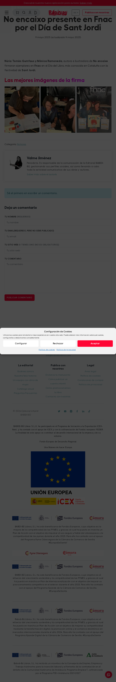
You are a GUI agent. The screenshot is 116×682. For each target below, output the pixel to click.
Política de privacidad (66, 350)
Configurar (21, 343)
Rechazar (58, 343)
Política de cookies (47, 350)
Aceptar (95, 343)
